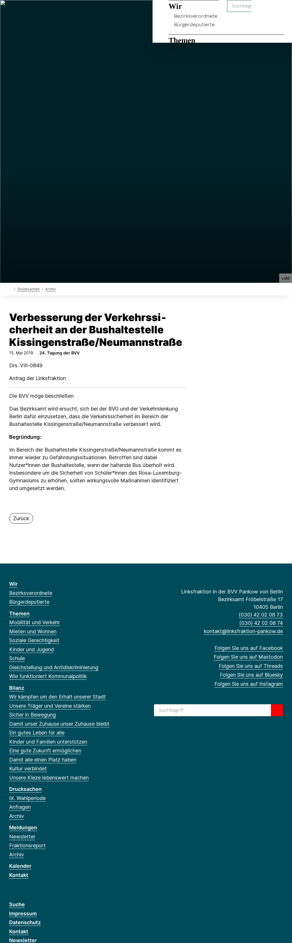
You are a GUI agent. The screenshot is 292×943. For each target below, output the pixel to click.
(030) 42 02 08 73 (261, 615)
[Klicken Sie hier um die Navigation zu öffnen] (280, 12)
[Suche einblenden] (263, 12)
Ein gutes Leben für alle (36, 733)
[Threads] (31, 12)
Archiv (50, 289)
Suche (17, 904)
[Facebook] (12, 12)
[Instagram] (50, 12)
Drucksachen (28, 289)
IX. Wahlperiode (27, 798)
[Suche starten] (277, 710)
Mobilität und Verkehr (34, 622)
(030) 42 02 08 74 (261, 623)
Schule (17, 658)
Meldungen (23, 827)
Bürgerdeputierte (194, 24)
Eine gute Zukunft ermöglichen (45, 751)
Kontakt (18, 875)
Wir (13, 584)
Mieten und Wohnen (32, 631)
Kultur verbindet (28, 768)
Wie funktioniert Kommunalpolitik (48, 676)
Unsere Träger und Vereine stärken (50, 706)
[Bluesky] (40, 12)
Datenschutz (25, 922)
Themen (182, 40)
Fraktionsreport (27, 845)
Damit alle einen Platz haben (42, 760)
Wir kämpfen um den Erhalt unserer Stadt (57, 697)
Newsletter (22, 837)
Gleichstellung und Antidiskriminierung (53, 667)
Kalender (20, 866)
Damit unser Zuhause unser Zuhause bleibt (59, 724)
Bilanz (16, 688)
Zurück (21, 518)
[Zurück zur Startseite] (10, 289)
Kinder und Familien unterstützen (48, 742)
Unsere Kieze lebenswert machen (49, 778)
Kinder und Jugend (31, 649)
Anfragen (20, 807)
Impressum (23, 914)
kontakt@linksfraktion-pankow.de (243, 631)
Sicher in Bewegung (32, 715)
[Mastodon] (22, 12)
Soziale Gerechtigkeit (34, 640)
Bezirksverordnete (30, 593)
